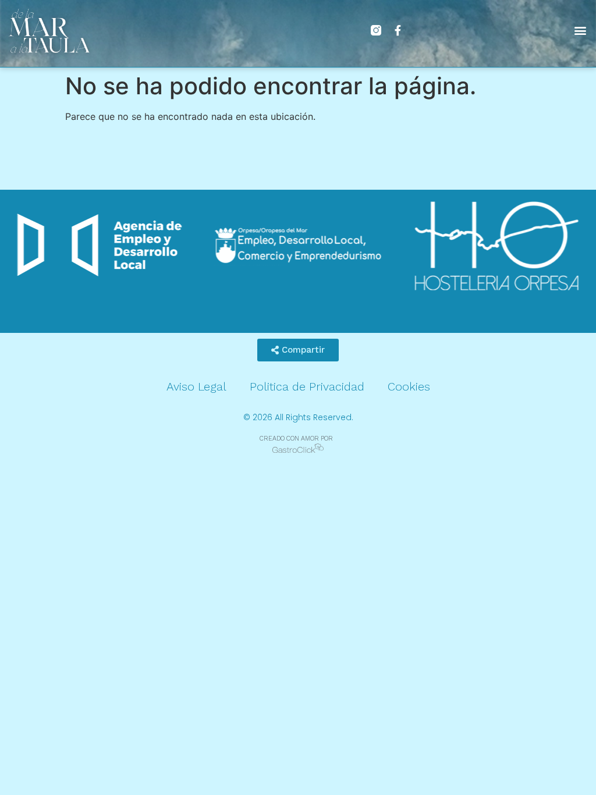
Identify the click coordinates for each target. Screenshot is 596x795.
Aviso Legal (196, 386)
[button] (580, 30)
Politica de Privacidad (307, 386)
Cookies (409, 386)
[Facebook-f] (398, 30)
